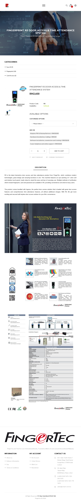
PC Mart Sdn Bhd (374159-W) (46, 496)
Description (40, 167)
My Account (35, 458)
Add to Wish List (37, 157)
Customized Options (37, 119)
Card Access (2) (11, 75)
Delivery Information (13, 461)
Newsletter (35, 468)
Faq (8, 464)
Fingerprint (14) (11, 71)
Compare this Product (56, 157)
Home (22, 36)
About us (9, 458)
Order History (36, 461)
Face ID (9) (10, 67)
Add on (32, 130)
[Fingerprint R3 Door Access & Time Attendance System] (16, 97)
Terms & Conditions (13, 468)
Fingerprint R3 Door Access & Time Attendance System (43, 36)
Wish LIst (34, 464)
